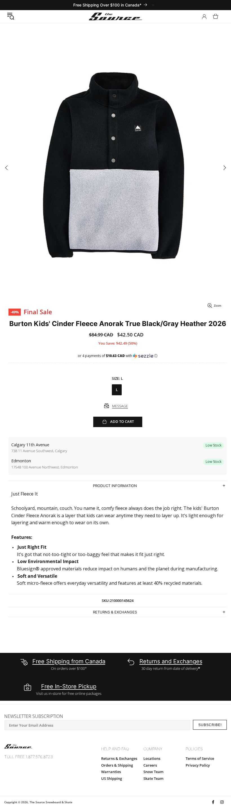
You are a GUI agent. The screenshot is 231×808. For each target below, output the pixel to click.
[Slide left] (6, 168)
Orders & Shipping (117, 765)
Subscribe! (210, 725)
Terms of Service (200, 758)
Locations (151, 758)
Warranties (111, 771)
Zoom (217, 305)
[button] (10, 16)
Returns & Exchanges (119, 758)
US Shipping (111, 778)
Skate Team (153, 778)
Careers (150, 765)
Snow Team (153, 771)
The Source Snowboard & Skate (51, 802)
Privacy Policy (198, 765)
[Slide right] (225, 168)
